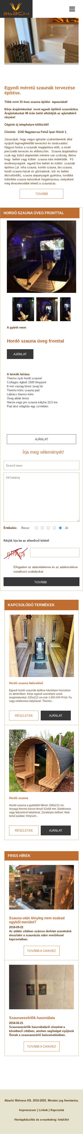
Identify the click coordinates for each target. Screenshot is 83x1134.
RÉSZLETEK (24, 715)
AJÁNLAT (55, 715)
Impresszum (27, 1110)
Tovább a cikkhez (41, 950)
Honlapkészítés (24, 1119)
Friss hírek (19, 856)
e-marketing (48, 1119)
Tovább (41, 194)
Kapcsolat (57, 1110)
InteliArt (63, 1119)
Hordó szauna (18, 798)
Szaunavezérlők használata (32, 1018)
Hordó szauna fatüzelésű (26, 683)
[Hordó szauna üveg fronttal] (41, 256)
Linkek (43, 1110)
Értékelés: (10, 528)
